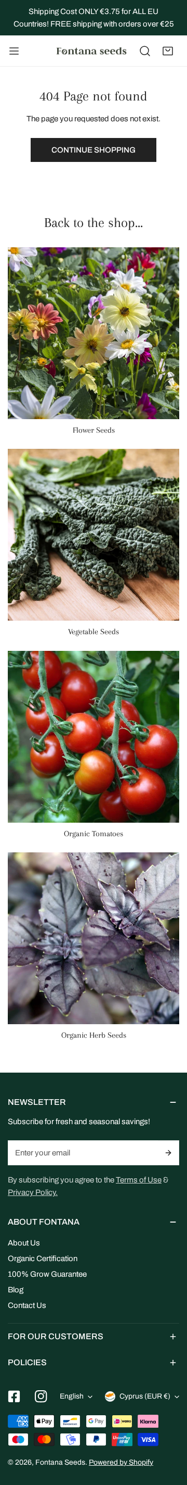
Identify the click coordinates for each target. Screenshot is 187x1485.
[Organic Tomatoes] (93, 737)
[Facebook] (14, 1396)
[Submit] (169, 1152)
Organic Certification (42, 1258)
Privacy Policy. (33, 1192)
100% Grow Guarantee (47, 1274)
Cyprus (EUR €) (144, 1396)
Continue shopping (93, 150)
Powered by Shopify (121, 1462)
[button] (167, 51)
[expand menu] (14, 51)
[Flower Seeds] (93, 333)
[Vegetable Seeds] (93, 535)
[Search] (144, 51)
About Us (24, 1243)
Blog (15, 1290)
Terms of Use (139, 1180)
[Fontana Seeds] (91, 51)
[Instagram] (41, 1396)
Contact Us (27, 1305)
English (72, 1396)
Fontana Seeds (60, 1462)
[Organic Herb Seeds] (93, 938)
